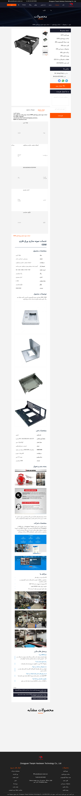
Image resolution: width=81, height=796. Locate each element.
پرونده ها (15, 783)
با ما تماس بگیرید (43, 6)
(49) (65, 45)
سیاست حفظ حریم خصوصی (15, 790)
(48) (64, 56)
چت (12, 5)
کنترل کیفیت (15, 777)
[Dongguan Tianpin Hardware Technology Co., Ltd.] (71, 5)
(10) (63, 63)
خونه (70, 24)
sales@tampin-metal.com (16, 1)
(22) (61, 59)
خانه (63, 5)
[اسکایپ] (67, 81)
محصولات (57, 5)
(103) (63, 38)
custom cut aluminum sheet (39, 698)
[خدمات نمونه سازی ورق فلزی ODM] (27, 43)
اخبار (15, 780)
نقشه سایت (15, 787)
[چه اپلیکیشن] (63, 80)
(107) (65, 35)
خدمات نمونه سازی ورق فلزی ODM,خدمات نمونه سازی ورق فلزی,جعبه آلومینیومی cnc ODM (32, 695)
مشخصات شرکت (15, 771)
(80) (62, 42)
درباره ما (50, 6)
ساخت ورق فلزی (56, 24)
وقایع (36, 5)
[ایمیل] (59, 81)
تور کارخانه (15, 774)
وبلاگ (30, 5)
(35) (62, 49)
